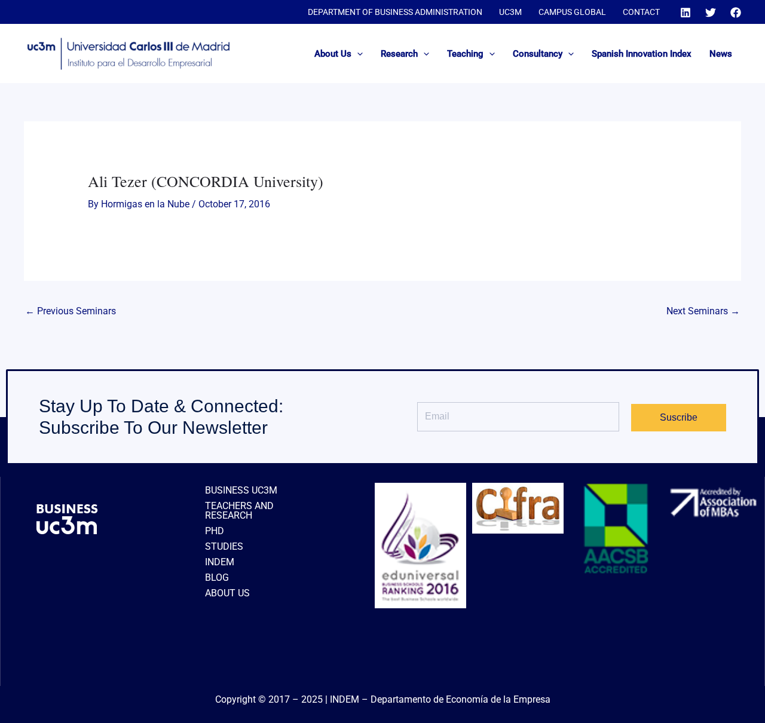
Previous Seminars (70, 311)
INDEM (219, 562)
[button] (357, 53)
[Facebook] (735, 12)
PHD (214, 531)
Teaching (465, 53)
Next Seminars (703, 311)
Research (399, 53)
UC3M (510, 12)
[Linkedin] (685, 12)
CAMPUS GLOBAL (572, 12)
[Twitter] (710, 12)
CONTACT (641, 12)
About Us (332, 53)
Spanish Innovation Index (641, 53)
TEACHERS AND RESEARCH (239, 510)
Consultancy (537, 53)
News (720, 53)
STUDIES (224, 546)
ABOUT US (227, 593)
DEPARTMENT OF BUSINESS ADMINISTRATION (395, 12)
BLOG (217, 577)
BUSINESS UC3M (241, 490)
